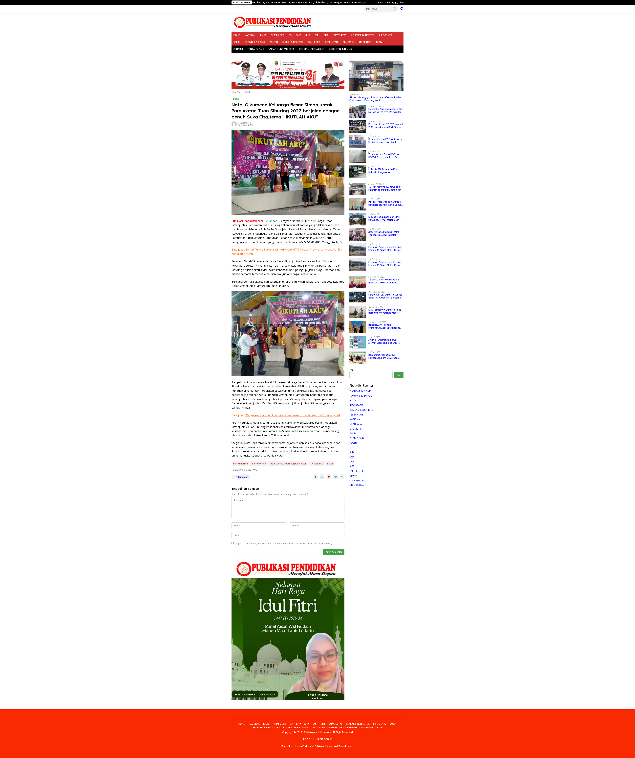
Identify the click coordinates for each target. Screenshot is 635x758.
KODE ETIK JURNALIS (340, 48)
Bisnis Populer (346, 746)
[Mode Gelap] (401, 9)
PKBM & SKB (277, 35)
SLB (326, 35)
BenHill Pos (287, 746)
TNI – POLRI (314, 42)
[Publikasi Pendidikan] (272, 21)
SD (290, 35)
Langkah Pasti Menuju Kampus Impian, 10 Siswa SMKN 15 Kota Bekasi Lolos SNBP (385, 249)
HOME (236, 35)
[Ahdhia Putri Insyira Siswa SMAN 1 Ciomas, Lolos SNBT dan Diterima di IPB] (357, 342)
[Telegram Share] (335, 476)
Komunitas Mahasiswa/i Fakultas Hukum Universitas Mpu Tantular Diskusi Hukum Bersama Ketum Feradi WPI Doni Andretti (384, 356)
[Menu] (234, 9)
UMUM (236, 42)
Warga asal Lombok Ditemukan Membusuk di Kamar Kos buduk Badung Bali (292, 415)
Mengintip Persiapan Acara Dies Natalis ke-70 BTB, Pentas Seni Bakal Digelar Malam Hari (385, 111)
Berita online (259, 463)
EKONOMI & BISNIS (255, 42)
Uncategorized (357, 480)
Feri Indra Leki (244, 122)
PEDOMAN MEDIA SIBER (311, 48)
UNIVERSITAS (339, 35)
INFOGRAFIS (385, 35)
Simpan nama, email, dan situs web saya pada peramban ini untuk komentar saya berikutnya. (284, 543)
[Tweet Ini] (322, 476)
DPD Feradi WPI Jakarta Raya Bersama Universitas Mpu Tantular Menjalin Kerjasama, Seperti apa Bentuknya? (384, 311)
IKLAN (379, 42)
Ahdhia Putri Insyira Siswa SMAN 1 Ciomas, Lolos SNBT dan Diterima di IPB (383, 341)
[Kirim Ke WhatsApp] (341, 476)
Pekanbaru (317, 463)
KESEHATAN (331, 42)
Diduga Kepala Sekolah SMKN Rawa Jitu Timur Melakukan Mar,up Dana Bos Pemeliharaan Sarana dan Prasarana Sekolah (385, 218)
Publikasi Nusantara (326, 746)
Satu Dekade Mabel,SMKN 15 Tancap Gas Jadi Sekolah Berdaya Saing (384, 233)
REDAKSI (238, 48)
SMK (317, 35)
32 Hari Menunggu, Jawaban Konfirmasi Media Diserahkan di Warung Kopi (347, 2)
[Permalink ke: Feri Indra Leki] (234, 123)
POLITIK (274, 42)
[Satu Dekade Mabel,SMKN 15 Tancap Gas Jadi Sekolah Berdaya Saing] (357, 234)
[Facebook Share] (315, 476)
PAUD (263, 35)
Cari (351, 369)
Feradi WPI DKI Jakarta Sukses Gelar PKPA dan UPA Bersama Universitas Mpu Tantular (385, 296)
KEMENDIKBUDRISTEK (363, 35)
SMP (298, 35)
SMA (307, 35)
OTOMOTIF (365, 42)
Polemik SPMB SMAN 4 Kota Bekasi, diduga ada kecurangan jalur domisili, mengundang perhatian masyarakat (383, 171)
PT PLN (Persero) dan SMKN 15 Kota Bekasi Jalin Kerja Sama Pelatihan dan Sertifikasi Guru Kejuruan (385, 203)
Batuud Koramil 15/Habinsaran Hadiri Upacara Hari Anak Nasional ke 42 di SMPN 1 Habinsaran (385, 141)
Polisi (330, 463)
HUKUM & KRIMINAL (292, 42)
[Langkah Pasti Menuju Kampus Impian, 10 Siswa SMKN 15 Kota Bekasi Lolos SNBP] (357, 249)
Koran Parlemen (304, 746)
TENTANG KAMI (255, 48)
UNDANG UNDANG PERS (282, 48)
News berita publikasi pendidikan (288, 463)
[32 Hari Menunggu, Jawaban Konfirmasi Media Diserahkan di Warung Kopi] (376, 76)
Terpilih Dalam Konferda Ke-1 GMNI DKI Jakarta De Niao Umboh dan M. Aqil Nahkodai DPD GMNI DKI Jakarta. (384, 281)
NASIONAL (250, 35)
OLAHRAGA (348, 42)
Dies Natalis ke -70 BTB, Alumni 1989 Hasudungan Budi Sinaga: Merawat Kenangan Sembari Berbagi (385, 126)
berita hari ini (240, 463)
